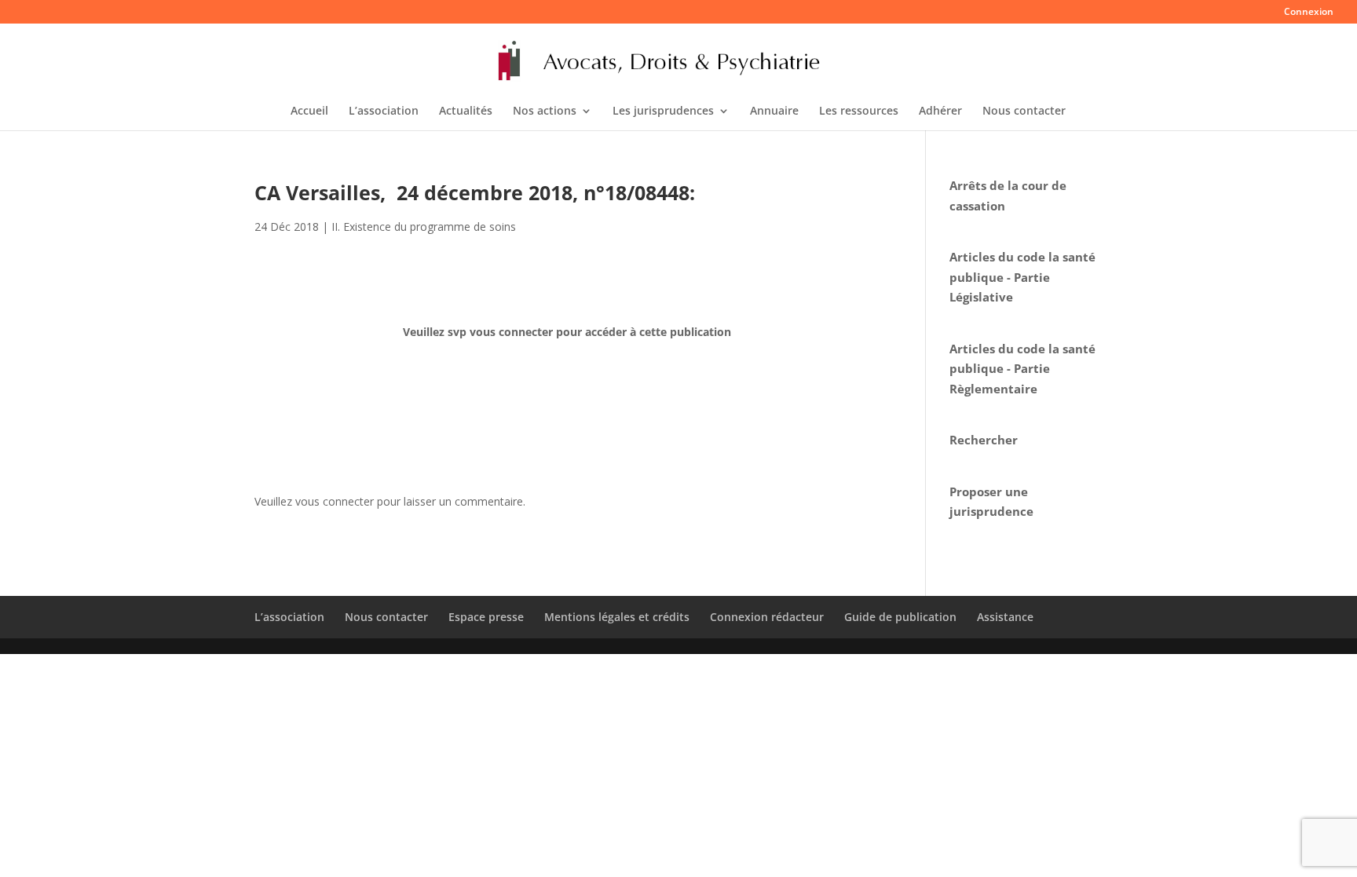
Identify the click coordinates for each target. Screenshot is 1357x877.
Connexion (1308, 12)
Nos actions (544, 111)
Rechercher (983, 440)
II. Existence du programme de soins (423, 226)
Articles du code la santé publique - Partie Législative (1022, 277)
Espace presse (486, 616)
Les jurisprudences (663, 111)
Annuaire (774, 111)
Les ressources (858, 111)
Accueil (309, 111)
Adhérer (940, 111)
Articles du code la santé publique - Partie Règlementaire (1022, 368)
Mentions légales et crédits (616, 616)
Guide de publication (900, 616)
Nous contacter (1024, 111)
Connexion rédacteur (767, 616)
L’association (384, 111)
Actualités (465, 111)
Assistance (1005, 616)
